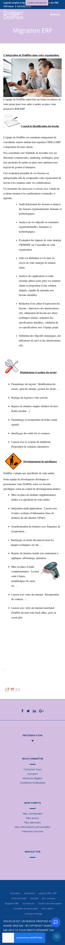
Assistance (29, 893)
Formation (15, 893)
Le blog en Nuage (33, 913)
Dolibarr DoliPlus (13, 14)
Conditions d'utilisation (32, 782)
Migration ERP (12, 903)
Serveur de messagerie (50, 903)
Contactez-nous (33, 769)
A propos (32, 773)
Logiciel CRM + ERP (47, 893)
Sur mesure (28, 903)
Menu (56, 14)
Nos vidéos (47, 908)
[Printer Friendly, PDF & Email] (12, 689)
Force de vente (19, 898)
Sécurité (34, 898)
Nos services (48, 898)
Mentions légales (32, 778)
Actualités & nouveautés (26, 908)
